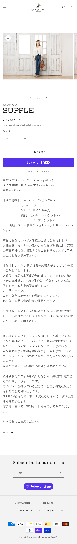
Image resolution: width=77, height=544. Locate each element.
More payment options (39, 171)
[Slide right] (47, 98)
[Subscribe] (60, 473)
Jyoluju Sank (33, 537)
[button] (5, 7)
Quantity (7, 131)
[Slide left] (30, 98)
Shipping (18, 125)
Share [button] (10, 432)
